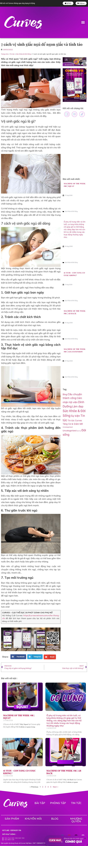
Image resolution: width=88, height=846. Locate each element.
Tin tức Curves (75, 420)
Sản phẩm (12, 819)
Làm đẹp (77, 406)
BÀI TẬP (40, 803)
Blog (65, 394)
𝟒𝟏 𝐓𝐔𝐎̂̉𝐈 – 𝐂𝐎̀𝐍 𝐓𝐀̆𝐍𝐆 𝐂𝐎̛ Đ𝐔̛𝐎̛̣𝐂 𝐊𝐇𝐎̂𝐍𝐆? (19, 772)
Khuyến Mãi (33, 819)
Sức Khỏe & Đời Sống (23, 54)
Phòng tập (58, 803)
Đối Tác (79, 431)
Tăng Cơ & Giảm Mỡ (73, 424)
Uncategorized (69, 430)
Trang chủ (4, 54)
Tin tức (12, 54)
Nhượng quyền (76, 820)
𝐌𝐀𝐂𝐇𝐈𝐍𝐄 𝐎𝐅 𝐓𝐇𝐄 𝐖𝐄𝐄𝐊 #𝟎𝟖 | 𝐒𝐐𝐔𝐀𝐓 (18, 716)
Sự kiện (75, 415)
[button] (83, 22)
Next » (55, 787)
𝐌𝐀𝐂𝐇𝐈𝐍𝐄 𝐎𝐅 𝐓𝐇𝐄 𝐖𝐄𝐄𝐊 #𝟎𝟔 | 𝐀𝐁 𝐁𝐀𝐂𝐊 (63, 772)
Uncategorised (68, 427)
